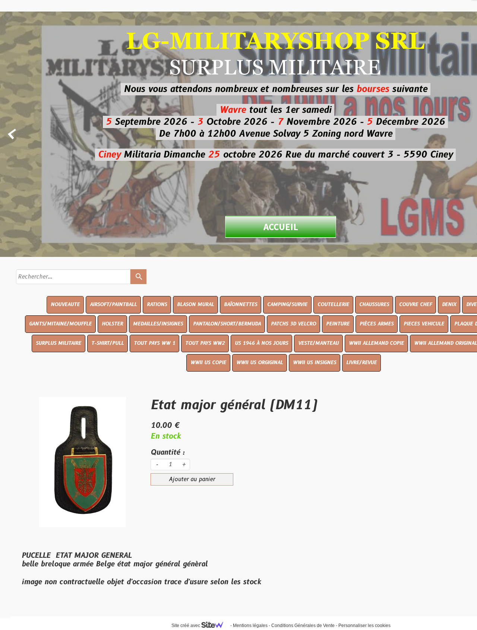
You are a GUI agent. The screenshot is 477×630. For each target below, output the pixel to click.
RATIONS (157, 304)
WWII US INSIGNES (314, 362)
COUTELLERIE (333, 304)
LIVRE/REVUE (361, 362)
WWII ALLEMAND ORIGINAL (445, 343)
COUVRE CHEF (415, 304)
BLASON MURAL (195, 304)
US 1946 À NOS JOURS (261, 343)
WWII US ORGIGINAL (259, 362)
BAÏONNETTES (240, 304)
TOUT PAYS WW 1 (154, 343)
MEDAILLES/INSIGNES (158, 324)
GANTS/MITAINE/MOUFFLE (60, 324)
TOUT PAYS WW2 (205, 343)
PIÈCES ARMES (377, 324)
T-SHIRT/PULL (107, 343)
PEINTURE (338, 324)
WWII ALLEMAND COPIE (376, 343)
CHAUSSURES (374, 304)
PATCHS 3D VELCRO (293, 324)
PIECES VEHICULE (424, 324)
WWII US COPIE (208, 362)
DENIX (449, 304)
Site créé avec (186, 625)
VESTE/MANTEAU (318, 343)
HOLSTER (112, 324)
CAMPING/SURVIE (287, 304)
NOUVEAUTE (65, 304)
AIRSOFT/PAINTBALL (113, 304)
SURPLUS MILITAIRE (58, 343)
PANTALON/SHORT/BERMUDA (227, 324)
